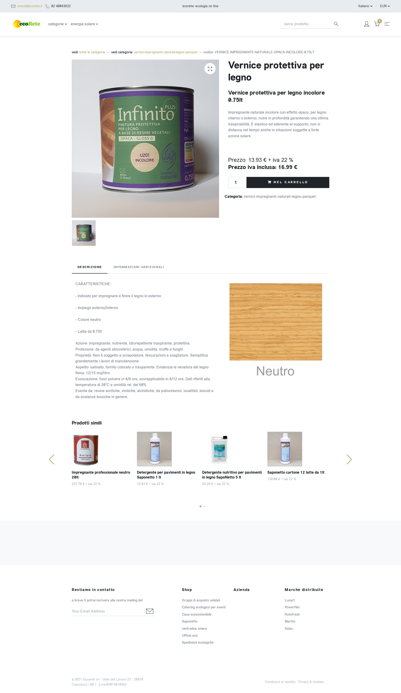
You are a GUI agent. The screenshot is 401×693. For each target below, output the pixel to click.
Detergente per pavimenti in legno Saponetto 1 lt (166, 475)
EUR (383, 6)
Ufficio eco (190, 635)
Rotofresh (292, 614)
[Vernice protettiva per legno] (210, 68)
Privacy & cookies (311, 682)
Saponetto (189, 621)
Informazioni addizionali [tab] (138, 267)
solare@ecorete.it (29, 6)
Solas (289, 628)
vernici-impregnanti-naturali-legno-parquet (165, 52)
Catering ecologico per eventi (204, 607)
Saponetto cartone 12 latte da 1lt (295, 472)
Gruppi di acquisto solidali (201, 600)
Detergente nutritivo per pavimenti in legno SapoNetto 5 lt (232, 475)
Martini (290, 621)
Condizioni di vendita (280, 682)
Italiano (363, 6)
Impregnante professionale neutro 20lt (101, 475)
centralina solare (194, 628)
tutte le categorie (92, 52)
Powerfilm (292, 607)
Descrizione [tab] (90, 267)
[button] (200, 506)
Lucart (290, 600)
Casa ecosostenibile (197, 614)
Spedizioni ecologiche (198, 642)
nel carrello (291, 182)
